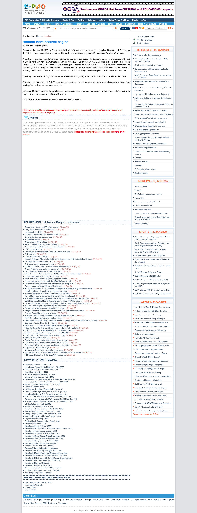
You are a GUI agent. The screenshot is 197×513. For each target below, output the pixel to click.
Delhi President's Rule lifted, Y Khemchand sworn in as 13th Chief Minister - (58, 301)
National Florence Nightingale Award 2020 (151, 143)
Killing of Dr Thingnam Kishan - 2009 (39, 406)
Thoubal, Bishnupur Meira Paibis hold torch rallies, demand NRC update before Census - (63, 259)
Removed (138, 165)
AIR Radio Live (32, 19)
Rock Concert (35, 503)
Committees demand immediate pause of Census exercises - (53, 251)
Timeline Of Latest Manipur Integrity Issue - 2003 (43, 450)
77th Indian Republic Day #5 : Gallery (149, 399)
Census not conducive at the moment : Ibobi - (47, 234)
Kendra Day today (141, 223)
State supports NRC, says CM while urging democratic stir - (52, 266)
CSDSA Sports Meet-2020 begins (148, 276)
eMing (126, 19)
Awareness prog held (143, 209)
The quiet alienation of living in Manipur (150, 318)
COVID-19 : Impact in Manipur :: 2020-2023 (41, 369)
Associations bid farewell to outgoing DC (150, 122)
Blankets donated (141, 173)
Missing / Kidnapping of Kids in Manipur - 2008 (43, 416)
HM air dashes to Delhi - (39, 232)
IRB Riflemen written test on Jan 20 (148, 194)
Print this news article (145, 40)
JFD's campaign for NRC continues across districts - (49, 246)
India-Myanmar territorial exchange (148, 314)
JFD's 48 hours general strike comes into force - (48, 269)
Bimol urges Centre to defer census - (43, 237)
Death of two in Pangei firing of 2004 (148, 65)
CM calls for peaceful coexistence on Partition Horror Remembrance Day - (58, 273)
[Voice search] (116, 28)
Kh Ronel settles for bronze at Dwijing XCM (151, 279)
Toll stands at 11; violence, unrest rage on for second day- (51, 325)
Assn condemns (141, 186)
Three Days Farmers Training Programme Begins (154, 114)
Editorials (56, 499)
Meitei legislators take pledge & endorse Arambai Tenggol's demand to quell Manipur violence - (66, 320)
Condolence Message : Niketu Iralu (148, 380)
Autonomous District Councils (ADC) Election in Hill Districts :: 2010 (51, 399)
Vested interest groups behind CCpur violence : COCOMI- (51, 332)
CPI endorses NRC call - (39, 249)
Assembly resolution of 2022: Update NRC (151, 395)
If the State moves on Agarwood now (149, 349)
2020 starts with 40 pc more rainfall (148, 55)
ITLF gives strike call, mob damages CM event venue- (50, 355)
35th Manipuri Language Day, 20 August (150, 368)
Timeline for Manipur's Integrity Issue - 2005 (41, 440)
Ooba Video (114, 19)
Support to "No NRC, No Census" (147, 357)
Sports (26, 503)
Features (80, 23)
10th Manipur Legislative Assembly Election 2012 (44, 389)
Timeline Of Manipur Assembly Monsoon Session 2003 (46, 453)
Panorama (130, 23)
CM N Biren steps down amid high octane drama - (48, 318)
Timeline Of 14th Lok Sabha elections (39, 445)
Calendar (92, 19)
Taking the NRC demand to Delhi (147, 338)
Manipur (47, 23)
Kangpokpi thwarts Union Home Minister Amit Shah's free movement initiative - (60, 310)
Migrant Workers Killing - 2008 (36, 418)
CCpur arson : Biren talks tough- (41, 347)
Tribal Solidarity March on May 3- (42, 337)
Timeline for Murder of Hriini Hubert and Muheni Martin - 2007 (48, 428)
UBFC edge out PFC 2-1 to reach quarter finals (152, 290)
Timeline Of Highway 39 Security (37, 463)
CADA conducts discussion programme (150, 126)
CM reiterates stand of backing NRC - (44, 261)
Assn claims (139, 198)
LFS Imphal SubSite (138, 499)
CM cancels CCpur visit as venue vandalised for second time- (53, 345)
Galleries (91, 23)
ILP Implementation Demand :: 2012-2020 (40, 374)
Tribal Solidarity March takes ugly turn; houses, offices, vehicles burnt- (56, 328)
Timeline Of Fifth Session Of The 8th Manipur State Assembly (48, 458)
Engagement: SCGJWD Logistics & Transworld (153, 403)
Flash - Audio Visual (112, 499)
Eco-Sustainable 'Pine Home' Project (149, 391)
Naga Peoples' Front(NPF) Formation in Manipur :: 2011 (46, 394)
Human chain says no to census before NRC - (47, 276)
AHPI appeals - (35, 254)
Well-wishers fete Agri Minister (147, 129)
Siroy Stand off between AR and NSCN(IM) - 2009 (44, 408)
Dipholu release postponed (145, 334)
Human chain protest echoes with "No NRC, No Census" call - (53, 281)
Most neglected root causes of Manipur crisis (152, 345)
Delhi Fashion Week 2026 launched (148, 384)
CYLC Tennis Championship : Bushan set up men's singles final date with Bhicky (152, 244)
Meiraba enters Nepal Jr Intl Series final (150, 255)
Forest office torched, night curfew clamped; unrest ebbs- (51, 340)
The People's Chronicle (34, 485)
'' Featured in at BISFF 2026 (148, 407)
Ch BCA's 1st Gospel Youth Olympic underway (153, 293)
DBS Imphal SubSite (31, 499)
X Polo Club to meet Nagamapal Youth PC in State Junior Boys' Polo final (152, 237)
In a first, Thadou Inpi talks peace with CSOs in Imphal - (51, 305)
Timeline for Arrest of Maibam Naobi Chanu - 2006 (44, 438)
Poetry (163, 499)
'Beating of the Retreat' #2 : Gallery (148, 372)
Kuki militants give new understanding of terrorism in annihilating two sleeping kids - (61, 298)
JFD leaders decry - (37, 239)
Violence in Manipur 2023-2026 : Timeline (151, 311)
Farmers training (141, 161)
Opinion (171, 499)
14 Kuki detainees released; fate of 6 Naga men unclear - (51, 291)
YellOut (81, 19)
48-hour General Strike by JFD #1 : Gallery (151, 341)
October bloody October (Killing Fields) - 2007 (42, 421)
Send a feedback (143, 43)
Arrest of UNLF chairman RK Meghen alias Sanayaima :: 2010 (48, 396)
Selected (138, 190)
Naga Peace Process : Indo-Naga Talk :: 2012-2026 (44, 367)
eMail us (163, 23)
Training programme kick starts (147, 133)
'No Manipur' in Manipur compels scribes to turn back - (50, 308)
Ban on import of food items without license (151, 213)
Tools (140, 23)
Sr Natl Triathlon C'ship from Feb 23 (148, 272)
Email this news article (145, 36)
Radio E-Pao (68, 19)
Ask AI (125, 28)
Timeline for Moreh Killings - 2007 (38, 426)
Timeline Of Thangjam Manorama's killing (41, 443)
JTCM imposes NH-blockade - (41, 242)
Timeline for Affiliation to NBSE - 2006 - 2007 (42, 433)
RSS (44, 503)
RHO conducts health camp (145, 169)
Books (135, 19)
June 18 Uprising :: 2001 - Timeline (38, 472)
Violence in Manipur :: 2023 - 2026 (38, 364)
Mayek (119, 23)
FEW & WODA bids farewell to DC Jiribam (151, 110)
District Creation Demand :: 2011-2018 (39, 377)
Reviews (37, 23)
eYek (143, 19)
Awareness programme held (145, 147)
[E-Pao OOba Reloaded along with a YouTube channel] (118, 15)
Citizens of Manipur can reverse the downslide (152, 376)
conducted (143, 205)
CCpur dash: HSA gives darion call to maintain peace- (50, 335)
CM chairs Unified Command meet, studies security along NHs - (54, 283)
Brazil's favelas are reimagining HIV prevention (153, 326)
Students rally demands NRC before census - (47, 227)
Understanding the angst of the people (149, 364)
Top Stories (52, 503)
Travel (57, 23)
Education (68, 23)
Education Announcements (71, 499)
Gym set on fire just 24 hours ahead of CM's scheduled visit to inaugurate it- (58, 352)
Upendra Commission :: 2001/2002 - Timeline (42, 470)
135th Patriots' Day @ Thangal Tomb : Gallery (152, 307)
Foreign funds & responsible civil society (150, 330)
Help (75, 510)
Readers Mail (45, 499)
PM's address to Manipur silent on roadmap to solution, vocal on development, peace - (62, 303)
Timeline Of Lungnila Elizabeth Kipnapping (41, 448)
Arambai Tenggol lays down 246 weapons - (46, 313)
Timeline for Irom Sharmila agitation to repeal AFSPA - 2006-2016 (50, 379)
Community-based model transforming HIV (151, 387)
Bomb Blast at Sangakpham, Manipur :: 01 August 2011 (46, 391)
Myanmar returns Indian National (147, 201)
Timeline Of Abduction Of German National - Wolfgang (46, 455)
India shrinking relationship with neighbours (151, 410)
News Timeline (153, 499)
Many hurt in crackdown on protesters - (44, 229)
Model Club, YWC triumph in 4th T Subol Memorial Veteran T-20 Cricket (150, 250)
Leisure (101, 23)
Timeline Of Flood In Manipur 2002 (38, 465)
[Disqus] (76, 177)
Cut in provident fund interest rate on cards (151, 118)
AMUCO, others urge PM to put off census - (46, 244)
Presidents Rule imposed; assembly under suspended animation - (54, 315)
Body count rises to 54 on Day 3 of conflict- (46, 323)
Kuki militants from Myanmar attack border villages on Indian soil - (55, 296)
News (27, 23)
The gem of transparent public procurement (151, 361)
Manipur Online (31, 489)
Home (38, 36)
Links (110, 23)
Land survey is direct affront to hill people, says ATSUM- (51, 342)
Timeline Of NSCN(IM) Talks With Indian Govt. (43, 460)
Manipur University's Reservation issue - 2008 (42, 411)
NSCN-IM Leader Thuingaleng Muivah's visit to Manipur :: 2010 (49, 401)
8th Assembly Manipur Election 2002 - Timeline (43, 467)
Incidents (125, 499)
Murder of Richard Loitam (34, 386)
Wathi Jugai (63, 503)
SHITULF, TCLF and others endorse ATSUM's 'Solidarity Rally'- (54, 330)
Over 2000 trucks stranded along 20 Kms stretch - (48, 286)
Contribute (151, 23)
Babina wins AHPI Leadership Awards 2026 (151, 322)
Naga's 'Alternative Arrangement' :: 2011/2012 (42, 384)
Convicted (138, 157)
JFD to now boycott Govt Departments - (44, 264)
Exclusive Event (96, 499)
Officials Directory (50, 19)
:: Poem (151, 353)
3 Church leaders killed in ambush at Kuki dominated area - (52, 293)
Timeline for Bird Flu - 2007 (35, 423)
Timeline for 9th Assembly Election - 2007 (41, 431)
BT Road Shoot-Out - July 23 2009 (38, 404)
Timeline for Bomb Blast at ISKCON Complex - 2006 (45, 436)
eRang (102, 19)
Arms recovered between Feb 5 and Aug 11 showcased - (51, 278)
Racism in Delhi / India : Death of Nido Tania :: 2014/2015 (46, 381)
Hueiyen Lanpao (31, 487)
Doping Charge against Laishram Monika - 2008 (43, 413)
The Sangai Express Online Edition (38, 482)
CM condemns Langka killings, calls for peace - (48, 271)
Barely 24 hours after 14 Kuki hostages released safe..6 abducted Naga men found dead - (63, 288)
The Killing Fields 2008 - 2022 (36, 372)
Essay (86, 499)
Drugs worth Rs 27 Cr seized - (41, 256)
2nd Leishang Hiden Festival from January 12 (152, 94)
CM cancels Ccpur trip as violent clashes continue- (49, 350)
